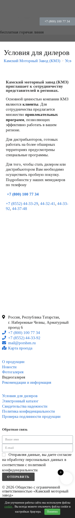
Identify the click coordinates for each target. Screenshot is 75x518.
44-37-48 (19, 208)
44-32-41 (47, 203)
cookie (8, 506)
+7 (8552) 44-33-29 (22, 203)
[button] (57, 21)
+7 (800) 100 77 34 (22, 194)
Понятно (52, 511)
